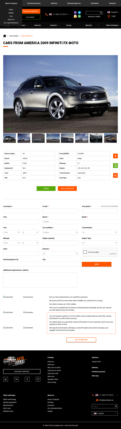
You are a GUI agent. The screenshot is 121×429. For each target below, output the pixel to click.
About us (11, 19)
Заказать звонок (21, 371)
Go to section (81, 340)
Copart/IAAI (96, 362)
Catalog (50, 357)
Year (5, 228)
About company (11, 3)
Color (5, 249)
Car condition (48, 228)
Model (85, 217)
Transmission (87, 228)
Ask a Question (67, 188)
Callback (30, 17)
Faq (11, 16)
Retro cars (7, 408)
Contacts (112, 3)
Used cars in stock (54, 370)
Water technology (9, 399)
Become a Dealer (94, 16)
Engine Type (86, 238)
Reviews (51, 402)
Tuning (68, 25)
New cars (51, 376)
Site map (95, 376)
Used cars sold (53, 373)
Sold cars (51, 364)
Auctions (53, 25)
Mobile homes (8, 411)
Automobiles (13, 36)
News (11, 10)
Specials (88, 25)
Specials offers (53, 379)
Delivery (54, 3)
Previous (8, 94)
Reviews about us (74, 3)
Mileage (6, 238)
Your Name (8, 206)
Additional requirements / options (15, 270)
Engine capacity (48, 238)
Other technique (112, 25)
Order (46, 188)
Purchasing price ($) (10, 259)
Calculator (95, 3)
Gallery (11, 13)
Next (113, 94)
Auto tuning (52, 382)
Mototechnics (8, 405)
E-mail (46, 206)
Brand (45, 217)
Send (97, 264)
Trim (5, 217)
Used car (37, 25)
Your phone (100, 206)
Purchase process (34, 3)
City (44, 259)
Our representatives (11, 23)
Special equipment (10, 402)
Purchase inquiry (30, 11)
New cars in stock (54, 367)
